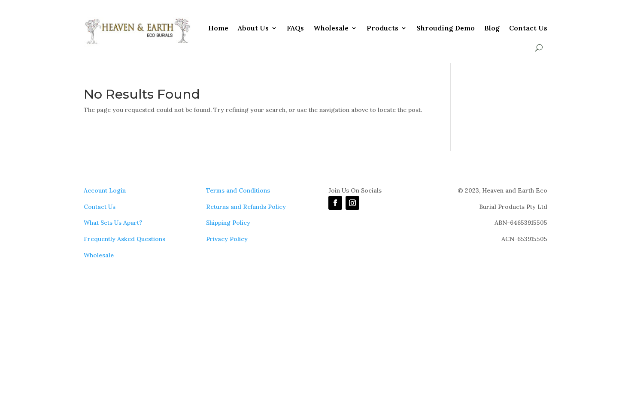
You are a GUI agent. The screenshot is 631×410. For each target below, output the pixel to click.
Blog (492, 28)
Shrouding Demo (445, 28)
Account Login (105, 190)
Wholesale (331, 28)
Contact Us (528, 28)
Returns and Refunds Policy (246, 207)
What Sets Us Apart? (113, 222)
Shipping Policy (228, 222)
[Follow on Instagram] (352, 203)
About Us (253, 28)
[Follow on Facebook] (335, 203)
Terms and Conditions (238, 190)
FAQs (295, 28)
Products (382, 28)
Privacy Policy (227, 239)
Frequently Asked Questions (124, 239)
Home (218, 28)
